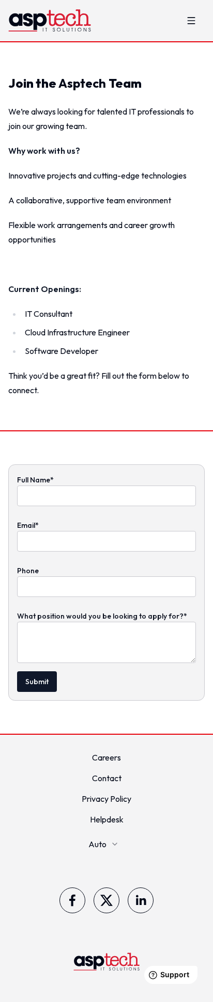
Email (28, 525)
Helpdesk (107, 819)
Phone (28, 570)
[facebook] (72, 900)
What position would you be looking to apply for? (102, 616)
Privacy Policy (106, 799)
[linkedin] (141, 900)
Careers (106, 757)
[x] (106, 900)
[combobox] (106, 844)
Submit (37, 681)
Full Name (35, 479)
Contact (106, 778)
